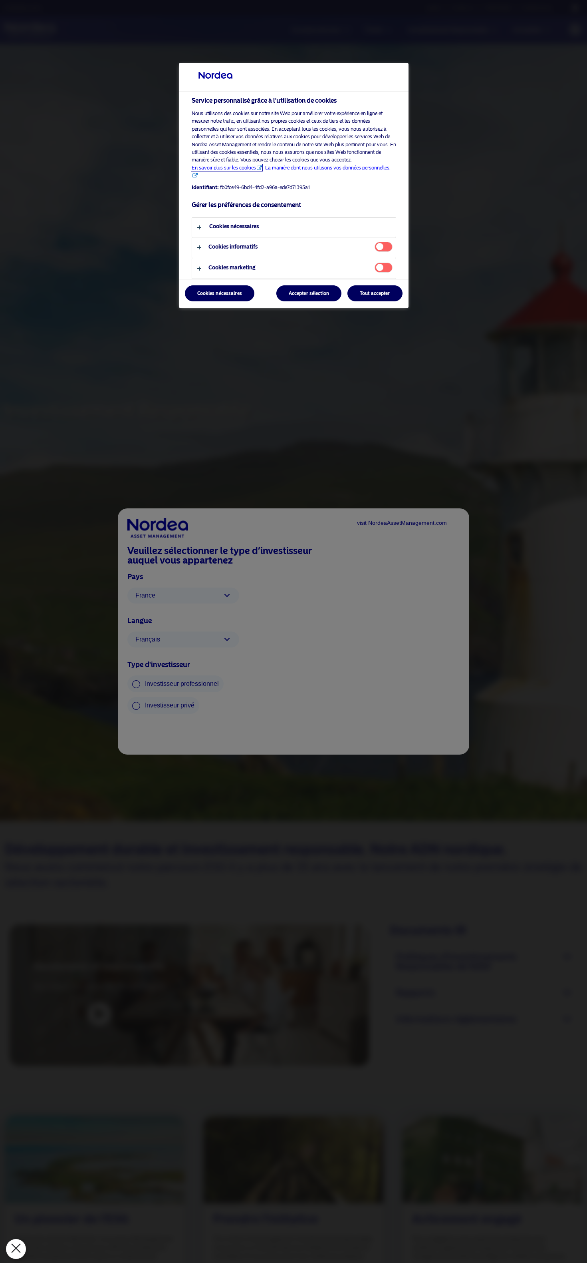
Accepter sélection (309, 293)
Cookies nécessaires (219, 293)
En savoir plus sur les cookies (224, 168)
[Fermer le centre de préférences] (16, 1249)
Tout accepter (375, 293)
